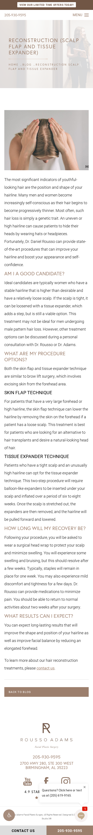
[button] (9, 815)
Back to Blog (20, 692)
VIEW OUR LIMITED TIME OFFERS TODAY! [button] (46, 4)
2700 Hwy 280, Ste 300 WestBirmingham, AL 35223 (46, 765)
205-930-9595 (15, 15)
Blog (27, 64)
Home (14, 64)
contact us (46, 668)
